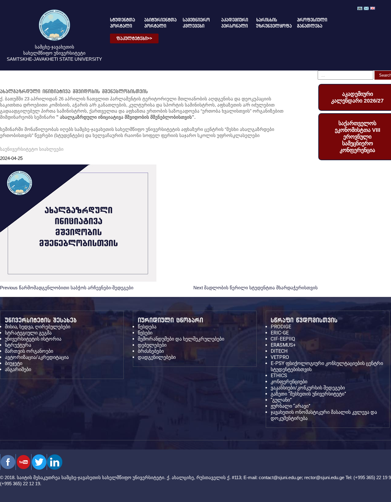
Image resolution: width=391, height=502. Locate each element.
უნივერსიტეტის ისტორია (33, 339)
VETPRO (280, 357)
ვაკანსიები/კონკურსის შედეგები (308, 388)
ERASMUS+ (283, 345)
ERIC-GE (280, 333)
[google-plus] (39, 462)
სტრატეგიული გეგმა (28, 333)
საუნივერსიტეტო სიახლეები (32, 149)
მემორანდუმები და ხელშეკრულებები (181, 339)
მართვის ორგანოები (29, 351)
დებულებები (152, 345)
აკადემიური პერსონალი (231, 23)
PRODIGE (281, 327)
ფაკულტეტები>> (134, 38)
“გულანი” (281, 400)
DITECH (279, 351)
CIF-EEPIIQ (283, 339)
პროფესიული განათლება (307, 23)
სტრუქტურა (18, 345)
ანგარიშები (18, 369)
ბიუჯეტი (13, 363)
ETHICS (279, 375)
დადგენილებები (157, 357)
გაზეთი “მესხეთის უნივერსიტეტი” (308, 394)
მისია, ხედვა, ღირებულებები (37, 327)
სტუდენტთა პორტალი (120, 23)
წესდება (147, 327)
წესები (145, 333)
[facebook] (8, 462)
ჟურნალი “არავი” (290, 406)
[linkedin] (54, 462)
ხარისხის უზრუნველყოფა (269, 23)
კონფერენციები (289, 382)
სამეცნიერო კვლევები (194, 23)
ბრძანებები (151, 351)
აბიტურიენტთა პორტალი (155, 23)
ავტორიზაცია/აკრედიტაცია (37, 357)
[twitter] (23, 462)
